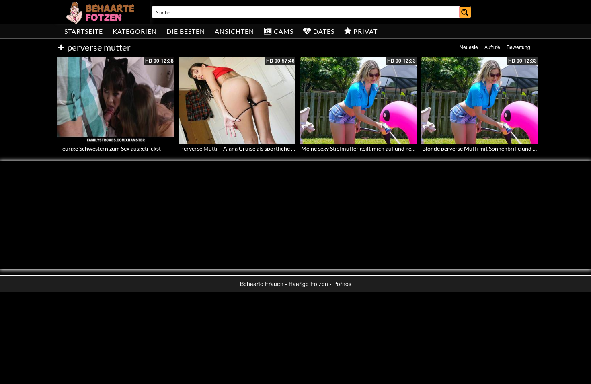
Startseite (83, 31)
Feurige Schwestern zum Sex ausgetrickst (110, 148)
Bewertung (518, 46)
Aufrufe (492, 46)
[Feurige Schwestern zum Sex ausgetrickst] (115, 100)
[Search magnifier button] (465, 12)
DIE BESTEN (185, 31)
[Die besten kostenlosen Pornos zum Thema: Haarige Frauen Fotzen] (101, 12)
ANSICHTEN (234, 31)
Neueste (469, 46)
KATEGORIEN (135, 31)
